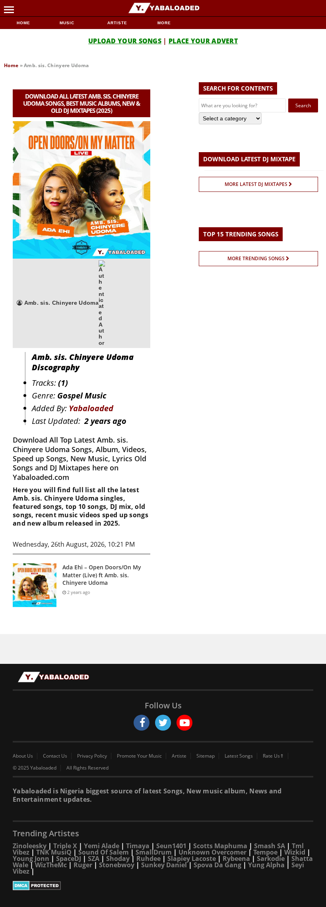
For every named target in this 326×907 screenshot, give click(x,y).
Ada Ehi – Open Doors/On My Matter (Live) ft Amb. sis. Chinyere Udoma (101, 574)
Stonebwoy (116, 865)
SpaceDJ (68, 858)
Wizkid (294, 852)
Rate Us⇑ (273, 756)
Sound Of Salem (103, 852)
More (164, 23)
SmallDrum (154, 852)
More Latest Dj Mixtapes (257, 184)
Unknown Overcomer (212, 852)
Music (68, 23)
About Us (23, 756)
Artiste (117, 23)
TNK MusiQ (54, 852)
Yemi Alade (101, 845)
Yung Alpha (266, 865)
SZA (93, 858)
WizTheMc (51, 865)
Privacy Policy (92, 756)
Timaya (137, 845)
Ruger (83, 865)
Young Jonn (31, 858)
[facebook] (141, 723)
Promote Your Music (139, 756)
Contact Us (55, 756)
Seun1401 (171, 845)
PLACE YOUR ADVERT (203, 41)
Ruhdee (148, 858)
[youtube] (184, 723)
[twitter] (163, 723)
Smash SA (269, 845)
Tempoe (265, 852)
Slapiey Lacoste (191, 858)
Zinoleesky (30, 845)
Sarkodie (271, 858)
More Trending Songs (256, 258)
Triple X (65, 845)
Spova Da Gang (217, 865)
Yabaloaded (91, 408)
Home (23, 23)
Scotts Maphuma (220, 845)
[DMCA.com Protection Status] (163, 885)
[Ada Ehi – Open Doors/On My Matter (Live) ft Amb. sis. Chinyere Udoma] (34, 585)
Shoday (118, 858)
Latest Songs (239, 756)
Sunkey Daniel (164, 865)
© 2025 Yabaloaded (34, 768)
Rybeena (236, 858)
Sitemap (205, 756)
